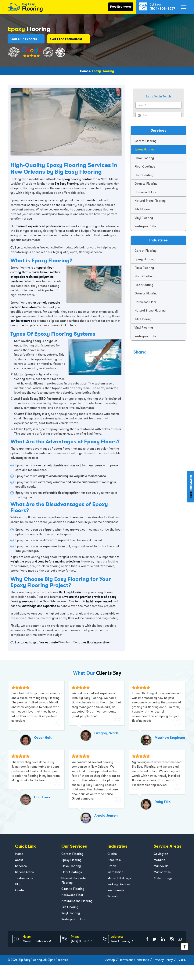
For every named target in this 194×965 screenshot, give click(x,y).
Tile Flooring (143, 209)
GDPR (182, 960)
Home (19, 854)
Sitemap (109, 960)
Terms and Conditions (134, 960)
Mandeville (161, 866)
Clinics (112, 854)
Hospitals (114, 860)
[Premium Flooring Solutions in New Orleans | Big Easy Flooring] (25, 6)
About (19, 860)
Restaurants (115, 890)
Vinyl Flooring (144, 218)
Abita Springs (163, 878)
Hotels (112, 866)
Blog (18, 884)
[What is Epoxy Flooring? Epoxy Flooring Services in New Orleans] (147, 939)
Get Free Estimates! (66, 39)
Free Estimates (120, 6)
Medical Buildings (119, 878)
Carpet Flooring (145, 141)
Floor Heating (144, 175)
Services (21, 866)
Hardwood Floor (145, 192)
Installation (115, 872)
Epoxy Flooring (145, 149)
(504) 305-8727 (162, 8)
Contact (21, 890)
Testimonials (24, 878)
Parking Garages (119, 884)
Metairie (159, 860)
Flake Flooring (144, 158)
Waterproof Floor (147, 226)
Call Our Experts (23, 39)
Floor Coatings (145, 166)
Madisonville (162, 872)
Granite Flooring (146, 184)
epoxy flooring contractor (79, 179)
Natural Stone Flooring (150, 201)
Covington (161, 854)
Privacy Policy (163, 960)
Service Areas (24, 872)
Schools (112, 896)
